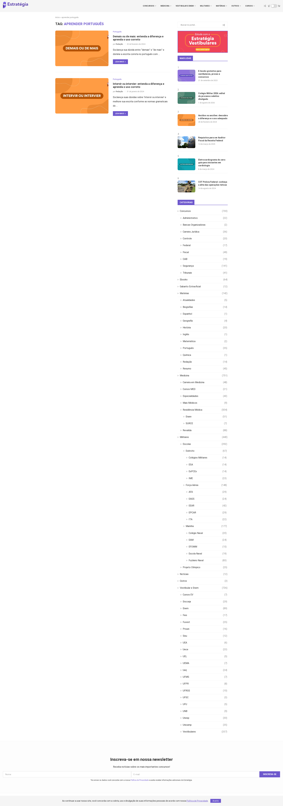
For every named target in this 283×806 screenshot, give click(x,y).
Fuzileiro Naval (208, 560)
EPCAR (208, 512)
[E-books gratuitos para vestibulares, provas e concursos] (186, 76)
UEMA (205, 663)
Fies (205, 615)
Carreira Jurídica (205, 231)
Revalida (205, 430)
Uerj (205, 670)
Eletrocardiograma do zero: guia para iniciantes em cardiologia (212, 163)
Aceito (216, 801)
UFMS (205, 676)
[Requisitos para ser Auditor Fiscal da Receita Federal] (186, 142)
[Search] (264, 6)
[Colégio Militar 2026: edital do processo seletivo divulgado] (186, 98)
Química (205, 355)
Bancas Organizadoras (205, 224)
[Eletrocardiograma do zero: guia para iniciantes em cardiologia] (186, 164)
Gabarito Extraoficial (203, 286)
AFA (208, 491)
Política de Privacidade (140, 780)
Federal (205, 245)
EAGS (208, 498)
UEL (205, 656)
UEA (205, 642)
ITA (208, 519)
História (205, 327)
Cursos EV (205, 594)
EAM (208, 539)
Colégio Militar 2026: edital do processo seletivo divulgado (211, 96)
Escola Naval (208, 553)
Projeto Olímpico (205, 567)
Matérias (220, 6)
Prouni (205, 628)
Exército (206, 450)
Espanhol (205, 313)
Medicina (165, 6)
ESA (208, 464)
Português (205, 348)
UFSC (205, 697)
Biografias (205, 307)
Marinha (206, 526)
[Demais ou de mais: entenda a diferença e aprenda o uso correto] (81, 48)
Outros (235, 6)
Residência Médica (205, 409)
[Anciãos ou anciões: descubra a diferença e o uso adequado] (186, 120)
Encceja (205, 601)
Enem (205, 608)
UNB (205, 711)
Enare (206, 416)
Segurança (205, 265)
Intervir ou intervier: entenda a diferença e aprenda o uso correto (138, 85)
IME (208, 478)
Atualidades (205, 300)
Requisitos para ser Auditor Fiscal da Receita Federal (212, 139)
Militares (205, 6)
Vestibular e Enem (185, 6)
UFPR (205, 683)
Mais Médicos (205, 402)
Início (57, 17)
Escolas (205, 444)
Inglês (205, 334)
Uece (205, 649)
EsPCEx (208, 471)
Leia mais (119, 62)
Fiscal (205, 252)
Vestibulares (205, 731)
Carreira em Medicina (205, 382)
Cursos (249, 6)
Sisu (205, 635)
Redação (119, 44)
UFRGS (205, 690)
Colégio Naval (208, 533)
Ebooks (203, 279)
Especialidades (205, 396)
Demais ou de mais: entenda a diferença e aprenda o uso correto (138, 38)
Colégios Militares (208, 457)
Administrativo (205, 218)
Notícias (203, 574)
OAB (205, 259)
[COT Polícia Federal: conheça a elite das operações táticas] (186, 186)
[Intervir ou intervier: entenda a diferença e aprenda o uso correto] (81, 96)
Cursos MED (205, 389)
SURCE (206, 423)
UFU (205, 704)
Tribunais (205, 272)
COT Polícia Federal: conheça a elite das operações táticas (212, 183)
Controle (205, 238)
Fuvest (205, 622)
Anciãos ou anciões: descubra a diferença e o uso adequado (213, 117)
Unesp (205, 718)
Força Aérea (206, 485)
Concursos (148, 6)
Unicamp (205, 724)
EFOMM (208, 546)
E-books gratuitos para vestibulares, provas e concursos (209, 74)
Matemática (205, 341)
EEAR (208, 505)
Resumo (205, 368)
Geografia (205, 320)
